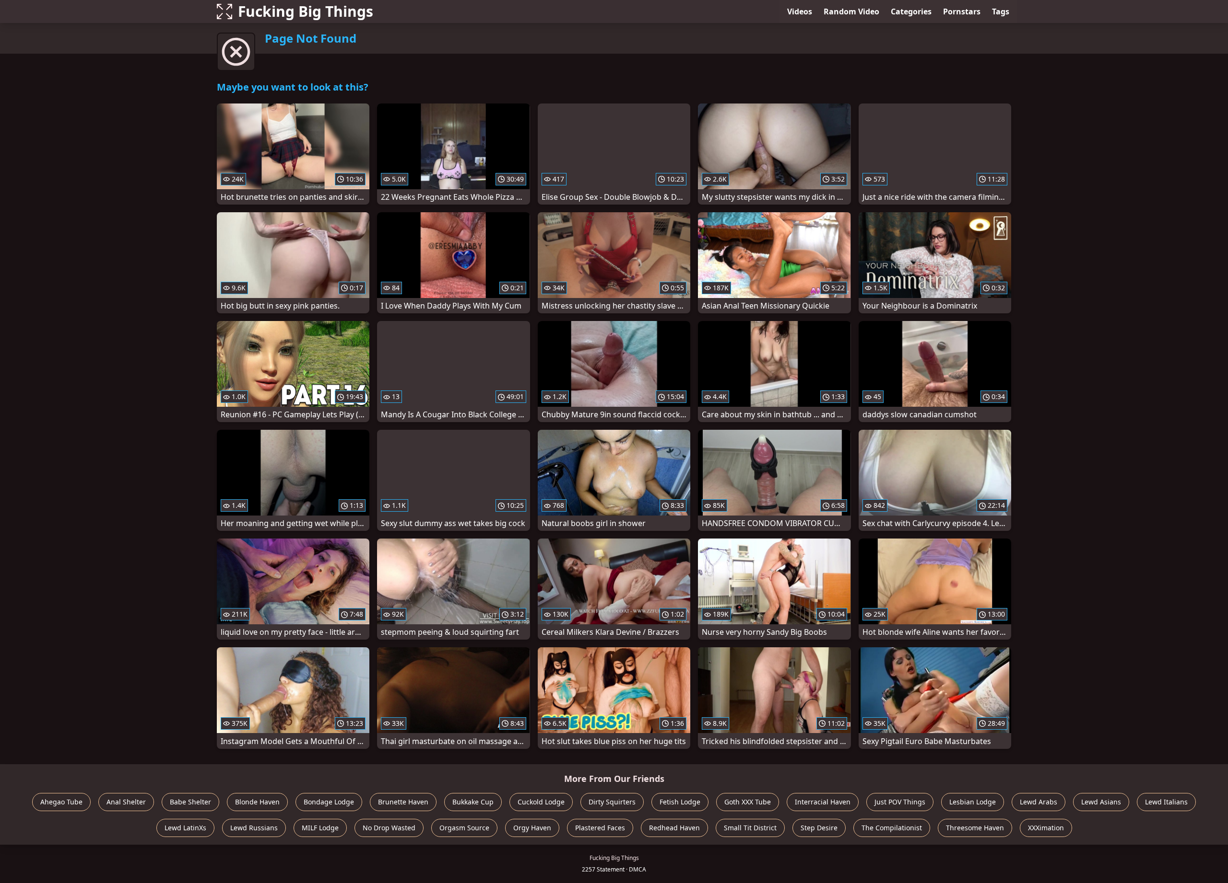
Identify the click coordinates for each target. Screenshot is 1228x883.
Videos (799, 11)
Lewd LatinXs (185, 827)
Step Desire (819, 827)
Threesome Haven (975, 827)
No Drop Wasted (389, 827)
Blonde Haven (257, 801)
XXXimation (1046, 827)
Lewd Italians (1166, 801)
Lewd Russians (254, 827)
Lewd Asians (1101, 801)
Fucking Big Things (305, 11)
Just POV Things (899, 801)
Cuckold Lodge (541, 801)
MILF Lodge (320, 827)
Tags (1000, 11)
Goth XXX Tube (747, 801)
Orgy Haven (532, 827)
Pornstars (961, 11)
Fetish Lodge (680, 801)
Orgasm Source (464, 827)
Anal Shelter (126, 801)
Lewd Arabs (1038, 801)
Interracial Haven (822, 801)
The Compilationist (892, 827)
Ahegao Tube (61, 801)
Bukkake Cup (473, 801)
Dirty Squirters (612, 801)
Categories (911, 11)
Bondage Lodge (329, 801)
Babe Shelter (190, 801)
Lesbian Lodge (972, 801)
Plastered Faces (600, 827)
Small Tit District (750, 827)
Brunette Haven (403, 801)
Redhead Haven (674, 827)
